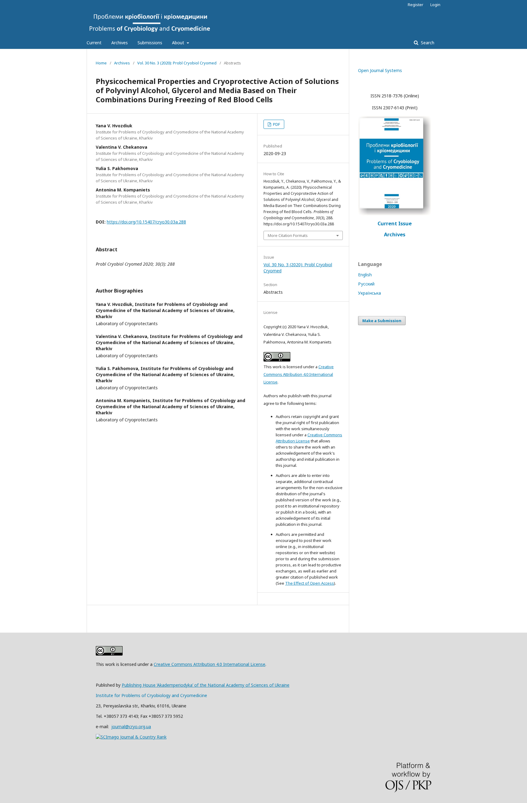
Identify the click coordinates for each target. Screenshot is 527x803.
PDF (276, 124)
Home (101, 63)
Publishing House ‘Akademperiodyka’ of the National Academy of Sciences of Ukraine (205, 685)
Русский (366, 284)
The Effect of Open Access (309, 583)
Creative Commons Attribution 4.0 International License (299, 374)
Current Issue (395, 223)
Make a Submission (381, 320)
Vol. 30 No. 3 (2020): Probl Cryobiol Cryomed (177, 63)
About (178, 42)
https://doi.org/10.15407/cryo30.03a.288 (146, 222)
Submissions (150, 42)
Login (435, 4)
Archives (119, 42)
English (365, 275)
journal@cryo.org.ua (131, 726)
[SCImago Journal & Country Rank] (131, 737)
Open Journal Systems (380, 70)
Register (415, 4)
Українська (369, 293)
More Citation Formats (288, 235)
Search (427, 42)
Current (94, 42)
